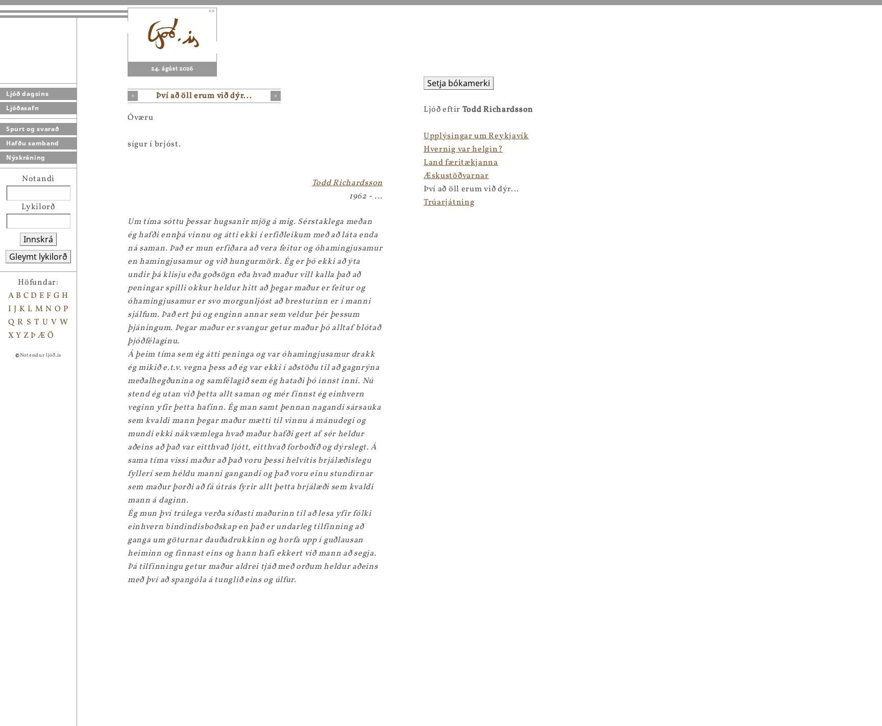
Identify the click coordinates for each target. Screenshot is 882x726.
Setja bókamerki (458, 83)
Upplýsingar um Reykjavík (476, 136)
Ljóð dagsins (27, 93)
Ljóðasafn (22, 108)
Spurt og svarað (32, 128)
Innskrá (38, 239)
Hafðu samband (32, 143)
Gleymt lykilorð (38, 256)
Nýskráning (25, 157)
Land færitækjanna (461, 162)
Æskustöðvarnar (456, 176)
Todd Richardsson (347, 183)
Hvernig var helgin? (463, 149)
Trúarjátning (449, 202)
